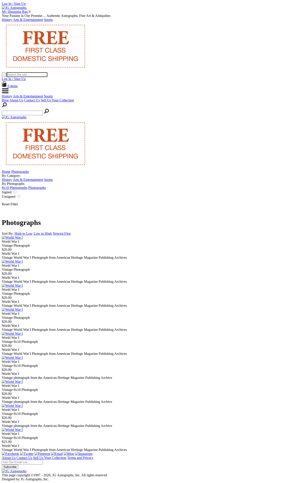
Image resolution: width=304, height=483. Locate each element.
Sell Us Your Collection (57, 100)
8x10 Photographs (14, 188)
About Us (16, 100)
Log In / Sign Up (14, 4)
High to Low (23, 233)
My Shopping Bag (15, 12)
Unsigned (8, 196)
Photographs (20, 172)
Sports (48, 20)
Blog (5, 100)
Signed (7, 192)
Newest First (62, 233)
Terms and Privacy (80, 458)
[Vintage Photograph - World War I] (12, 237)
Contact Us (32, 100)
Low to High (43, 233)
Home (6, 172)
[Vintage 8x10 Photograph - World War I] (12, 333)
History (7, 20)
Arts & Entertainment (28, 20)
